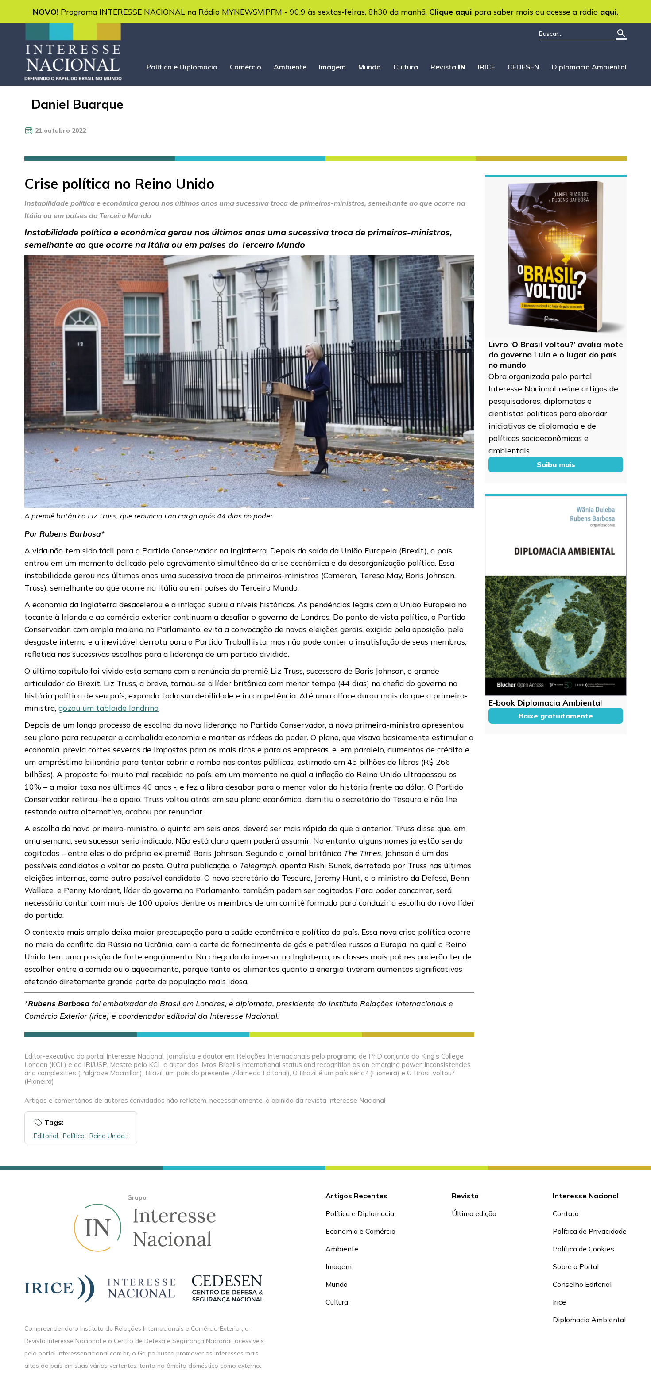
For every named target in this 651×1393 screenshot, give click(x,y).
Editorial (46, 1136)
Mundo (369, 66)
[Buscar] (621, 34)
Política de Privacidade (590, 1231)
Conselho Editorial (582, 1284)
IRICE (486, 66)
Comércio (245, 66)
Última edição (474, 1213)
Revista (447, 66)
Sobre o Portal (576, 1266)
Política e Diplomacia (182, 66)
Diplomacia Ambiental (589, 66)
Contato (566, 1213)
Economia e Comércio (360, 1231)
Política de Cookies (583, 1248)
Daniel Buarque (77, 104)
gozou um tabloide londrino (108, 708)
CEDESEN (523, 66)
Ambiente (290, 66)
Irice (559, 1301)
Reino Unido (107, 1136)
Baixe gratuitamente (556, 715)
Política (74, 1136)
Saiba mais (556, 464)
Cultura (405, 66)
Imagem (332, 66)
